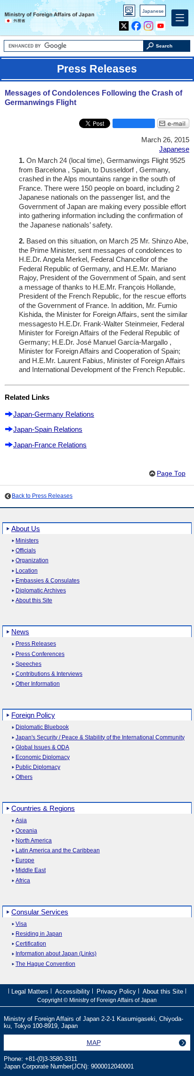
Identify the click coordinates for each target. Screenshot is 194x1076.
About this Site (34, 601)
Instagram (149, 23)
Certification (31, 944)
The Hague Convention (45, 964)
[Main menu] (179, 17)
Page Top (171, 473)
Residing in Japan (39, 934)
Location (27, 571)
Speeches (28, 664)
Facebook (136, 23)
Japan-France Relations (50, 445)
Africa (23, 881)
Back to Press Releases (42, 496)
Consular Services (39, 912)
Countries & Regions (43, 808)
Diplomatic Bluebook (42, 727)
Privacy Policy (116, 991)
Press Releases (36, 644)
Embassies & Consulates (48, 581)
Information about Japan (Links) (56, 954)
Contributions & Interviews (49, 674)
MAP (94, 1042)
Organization (32, 561)
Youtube (161, 23)
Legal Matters (29, 991)
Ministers (27, 541)
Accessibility (72, 991)
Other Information (38, 684)
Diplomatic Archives (41, 591)
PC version (129, 12)
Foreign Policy (33, 715)
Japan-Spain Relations (47, 429)
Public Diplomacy (38, 767)
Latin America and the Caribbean (58, 851)
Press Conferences (40, 654)
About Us (25, 529)
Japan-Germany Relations (53, 414)
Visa (21, 924)
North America (34, 841)
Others (24, 777)
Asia (21, 820)
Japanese (153, 11)
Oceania (26, 831)
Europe (25, 861)
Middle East (31, 870)
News (20, 632)
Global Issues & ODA (42, 747)
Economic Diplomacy (43, 757)
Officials (26, 551)
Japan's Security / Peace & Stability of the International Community (100, 738)
